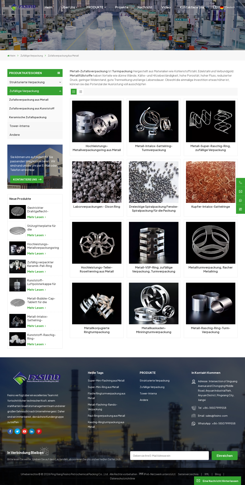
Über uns (68, 7)
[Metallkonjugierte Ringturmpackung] (96, 303)
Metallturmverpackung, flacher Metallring (211, 269)
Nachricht (145, 7)
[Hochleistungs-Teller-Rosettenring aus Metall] (96, 242)
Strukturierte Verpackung (27, 82)
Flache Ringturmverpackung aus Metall (106, 396)
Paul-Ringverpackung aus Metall (106, 415)
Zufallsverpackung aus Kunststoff (31, 108)
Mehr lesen (35, 217)
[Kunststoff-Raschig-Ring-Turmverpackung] (17, 339)
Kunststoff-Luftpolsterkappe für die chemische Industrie (41, 282)
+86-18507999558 (214, 407)
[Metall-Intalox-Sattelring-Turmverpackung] (17, 321)
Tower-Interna (19, 126)
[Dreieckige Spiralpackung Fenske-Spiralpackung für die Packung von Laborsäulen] (153, 182)
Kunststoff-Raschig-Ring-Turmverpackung (41, 336)
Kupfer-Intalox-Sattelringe (210, 206)
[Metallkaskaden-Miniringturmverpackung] (153, 303)
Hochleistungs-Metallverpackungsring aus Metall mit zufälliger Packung (43, 245)
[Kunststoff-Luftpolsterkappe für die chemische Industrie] (17, 284)
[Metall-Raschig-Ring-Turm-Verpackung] (210, 303)
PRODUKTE (95, 7)
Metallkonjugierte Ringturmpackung (97, 330)
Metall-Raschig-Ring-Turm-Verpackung (210, 330)
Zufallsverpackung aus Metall (28, 99)
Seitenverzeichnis (188, 474)
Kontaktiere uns (192, 7)
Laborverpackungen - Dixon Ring (96, 206)
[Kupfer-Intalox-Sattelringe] (210, 182)
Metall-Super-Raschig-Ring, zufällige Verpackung (210, 148)
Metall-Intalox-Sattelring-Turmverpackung (39, 318)
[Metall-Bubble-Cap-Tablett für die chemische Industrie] (17, 303)
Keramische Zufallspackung (27, 117)
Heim (48, 7)
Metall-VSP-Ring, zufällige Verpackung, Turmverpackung (153, 269)
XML (206, 474)
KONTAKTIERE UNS (25, 179)
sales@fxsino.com (217, 415)
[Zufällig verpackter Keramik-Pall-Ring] (17, 266)
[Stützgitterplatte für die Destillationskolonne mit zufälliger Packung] (17, 230)
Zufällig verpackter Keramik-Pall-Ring (40, 264)
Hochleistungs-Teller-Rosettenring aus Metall (97, 269)
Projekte (121, 7)
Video (166, 7)
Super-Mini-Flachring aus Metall (106, 380)
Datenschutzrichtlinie (122, 478)
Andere (15, 134)
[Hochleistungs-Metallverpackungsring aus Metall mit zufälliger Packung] (17, 248)
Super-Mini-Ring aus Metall (103, 387)
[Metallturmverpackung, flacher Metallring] (210, 242)
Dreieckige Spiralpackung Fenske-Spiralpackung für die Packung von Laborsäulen (153, 209)
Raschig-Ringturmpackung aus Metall (106, 424)
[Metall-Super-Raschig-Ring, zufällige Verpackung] (210, 121)
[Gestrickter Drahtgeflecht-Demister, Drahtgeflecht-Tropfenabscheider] (17, 212)
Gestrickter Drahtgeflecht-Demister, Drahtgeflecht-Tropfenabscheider (40, 209)
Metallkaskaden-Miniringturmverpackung (153, 330)
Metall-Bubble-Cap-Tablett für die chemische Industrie (41, 300)
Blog (218, 474)
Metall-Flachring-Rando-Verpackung (102, 407)
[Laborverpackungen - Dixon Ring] (96, 182)
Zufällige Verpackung (31, 55)
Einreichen (225, 455)
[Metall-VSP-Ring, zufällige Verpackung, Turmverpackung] (153, 242)
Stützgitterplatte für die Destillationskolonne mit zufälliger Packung (41, 227)
